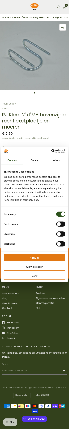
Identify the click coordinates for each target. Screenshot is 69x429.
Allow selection (34, 266)
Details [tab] (35, 160)
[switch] (60, 224)
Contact (7, 308)
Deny (34, 275)
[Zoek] (58, 7)
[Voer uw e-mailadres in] (64, 370)
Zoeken (40, 293)
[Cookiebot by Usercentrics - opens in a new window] (51, 151)
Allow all (34, 257)
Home (5, 17)
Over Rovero (9, 303)
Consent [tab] (12, 160)
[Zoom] (62, 27)
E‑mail (5, 364)
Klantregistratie (45, 303)
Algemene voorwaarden (50, 298)
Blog (4, 298)
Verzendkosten (9, 138)
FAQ (38, 308)
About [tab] (56, 160)
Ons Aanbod (9, 293)
